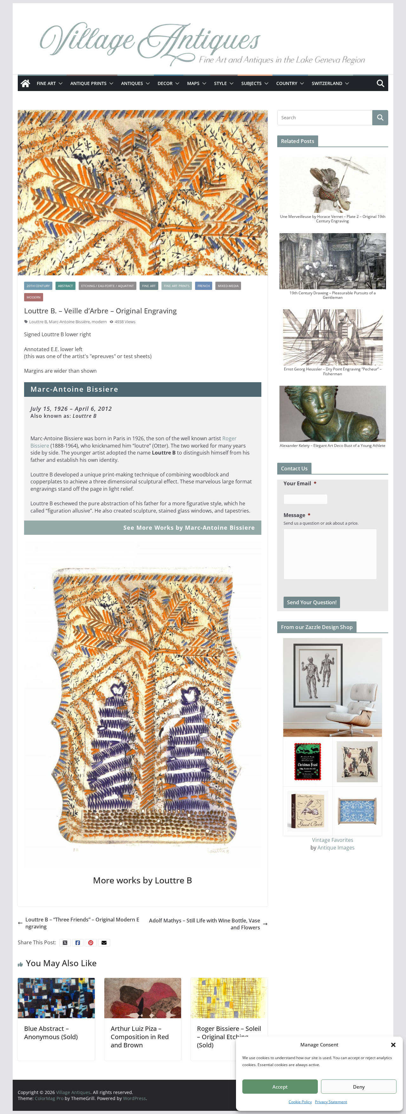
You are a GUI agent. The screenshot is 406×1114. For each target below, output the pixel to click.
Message (297, 515)
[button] (393, 1045)
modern (99, 321)
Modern (34, 297)
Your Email (300, 483)
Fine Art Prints (176, 286)
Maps (193, 83)
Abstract (65, 286)
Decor (165, 83)
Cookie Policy (300, 1101)
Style (220, 83)
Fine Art (46, 83)
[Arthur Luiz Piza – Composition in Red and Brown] (142, 997)
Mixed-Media (228, 286)
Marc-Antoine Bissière (69, 321)
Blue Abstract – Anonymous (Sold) (51, 1032)
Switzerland (327, 83)
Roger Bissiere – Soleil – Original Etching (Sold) (229, 1036)
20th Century (38, 286)
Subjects (251, 83)
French (204, 286)
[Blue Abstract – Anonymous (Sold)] (56, 997)
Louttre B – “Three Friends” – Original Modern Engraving (82, 923)
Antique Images (336, 847)
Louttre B (38, 321)
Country (286, 83)
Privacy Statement (331, 1101)
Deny (359, 1087)
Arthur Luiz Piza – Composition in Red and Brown (140, 1036)
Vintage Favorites (332, 839)
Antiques (132, 83)
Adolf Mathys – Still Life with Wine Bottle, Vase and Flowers (204, 924)
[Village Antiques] (203, 46)
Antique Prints (88, 83)
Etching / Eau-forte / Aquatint (107, 286)
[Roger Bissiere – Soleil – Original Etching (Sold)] (229, 997)
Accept (280, 1087)
